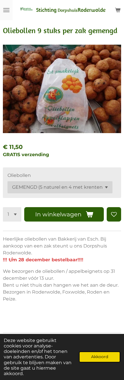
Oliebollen (19, 175)
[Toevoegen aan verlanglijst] (114, 214)
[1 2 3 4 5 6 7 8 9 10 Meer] (12, 214)
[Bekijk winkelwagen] (117, 10)
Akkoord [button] (99, 356)
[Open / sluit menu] (6, 10)
